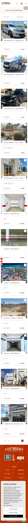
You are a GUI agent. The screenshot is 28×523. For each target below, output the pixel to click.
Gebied (21, 477)
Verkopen (7, 477)
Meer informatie (8, 505)
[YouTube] (1, 264)
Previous (2, 37)
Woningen (21, 470)
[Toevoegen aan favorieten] (25, 22)
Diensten (20, 473)
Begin (7, 470)
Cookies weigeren (13, 509)
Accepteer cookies (13, 516)
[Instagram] (1, 261)
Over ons (7, 473)
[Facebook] (1, 259)
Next (25, 37)
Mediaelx (18, 521)
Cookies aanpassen (13, 512)
